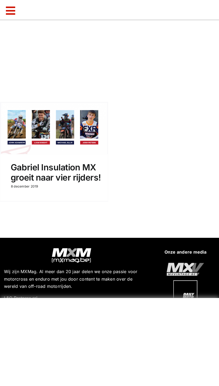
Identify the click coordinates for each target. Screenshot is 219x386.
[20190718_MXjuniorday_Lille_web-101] (185, 264)
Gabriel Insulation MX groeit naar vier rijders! (56, 172)
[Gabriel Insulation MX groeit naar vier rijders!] (54, 128)
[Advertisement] (111, 340)
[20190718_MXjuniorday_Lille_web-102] (185, 282)
